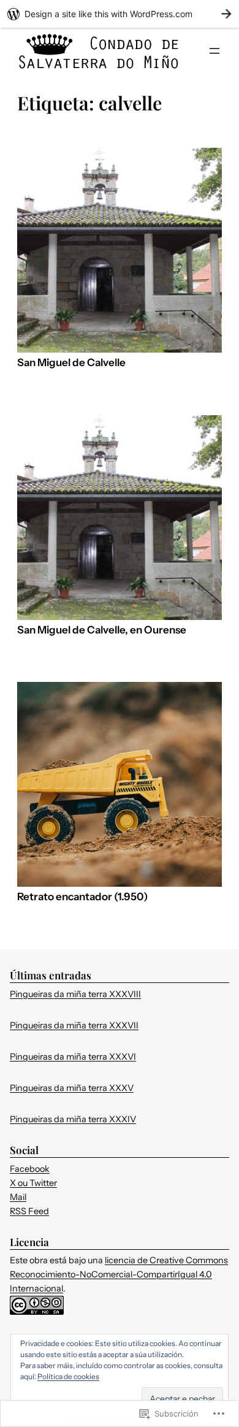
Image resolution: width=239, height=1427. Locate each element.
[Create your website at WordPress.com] (119, 14)
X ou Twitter (33, 1182)
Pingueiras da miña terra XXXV (72, 1087)
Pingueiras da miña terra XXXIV (73, 1119)
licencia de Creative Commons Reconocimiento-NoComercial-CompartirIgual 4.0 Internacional (119, 1274)
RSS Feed (29, 1211)
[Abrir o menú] (214, 51)
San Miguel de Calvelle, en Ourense (101, 630)
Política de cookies (68, 1376)
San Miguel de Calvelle (71, 363)
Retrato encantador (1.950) (82, 897)
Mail (18, 1197)
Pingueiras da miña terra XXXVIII (75, 994)
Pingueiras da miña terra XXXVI (73, 1056)
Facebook (30, 1168)
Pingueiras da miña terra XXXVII (74, 1025)
